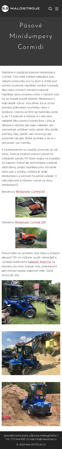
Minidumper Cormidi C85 (30, 222)
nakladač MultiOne (39, 262)
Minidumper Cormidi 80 (30, 191)
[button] (49, 8)
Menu (56, 8)
